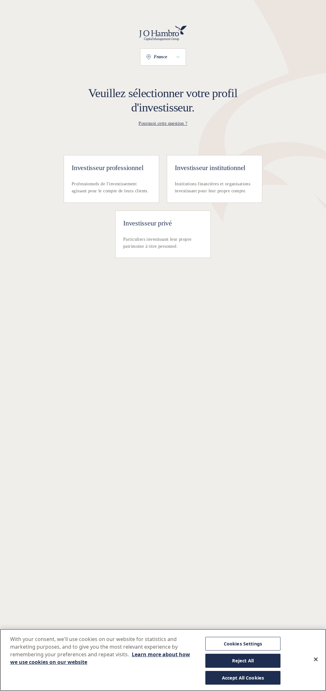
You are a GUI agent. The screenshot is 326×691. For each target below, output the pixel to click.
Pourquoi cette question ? (163, 123)
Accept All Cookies (243, 678)
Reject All (243, 661)
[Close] (316, 659)
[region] (163, 660)
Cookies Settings (243, 644)
